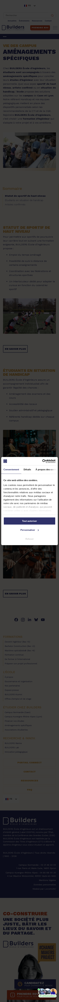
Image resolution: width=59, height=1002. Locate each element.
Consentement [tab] (11, 469)
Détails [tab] (27, 469)
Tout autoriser (29, 521)
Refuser (29, 538)
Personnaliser (27, 530)
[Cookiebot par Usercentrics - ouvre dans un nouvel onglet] (42, 461)
